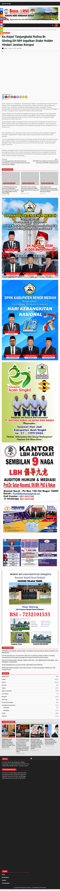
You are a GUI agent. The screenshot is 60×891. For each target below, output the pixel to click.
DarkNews (35, 887)
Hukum (4, 688)
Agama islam (5, 676)
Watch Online (56, 25)
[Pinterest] (14, 97)
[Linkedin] (12, 97)
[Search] (52, 25)
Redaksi (4, 880)
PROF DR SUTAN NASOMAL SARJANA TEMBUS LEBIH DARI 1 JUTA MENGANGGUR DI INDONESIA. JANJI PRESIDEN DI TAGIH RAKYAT (37, 731)
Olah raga (4, 699)
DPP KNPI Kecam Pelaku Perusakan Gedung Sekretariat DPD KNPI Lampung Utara (45, 161)
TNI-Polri (4, 716)
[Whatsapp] (23, 97)
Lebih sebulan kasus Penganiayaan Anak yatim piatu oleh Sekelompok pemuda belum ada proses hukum (49, 178)
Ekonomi (4, 685)
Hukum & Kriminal (6, 32)
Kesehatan (6, 707)
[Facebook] (3, 97)
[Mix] (20, 97)
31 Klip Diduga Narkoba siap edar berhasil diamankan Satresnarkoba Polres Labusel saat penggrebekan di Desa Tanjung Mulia (11, 178)
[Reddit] (9, 97)
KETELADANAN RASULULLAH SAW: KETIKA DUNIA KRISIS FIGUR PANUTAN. (22, 665)
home (3, 874)
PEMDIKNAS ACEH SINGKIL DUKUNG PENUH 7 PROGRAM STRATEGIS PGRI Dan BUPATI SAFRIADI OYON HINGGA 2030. (8, 731)
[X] (6, 97)
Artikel (4, 679)
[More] (26, 97)
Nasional (4, 696)
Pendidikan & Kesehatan (8, 705)
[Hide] (0, 36)
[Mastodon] (17, 97)
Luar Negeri (5, 693)
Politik (3, 713)
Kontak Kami (5, 877)
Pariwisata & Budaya (7, 702)
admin (5, 48)
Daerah (4, 183)
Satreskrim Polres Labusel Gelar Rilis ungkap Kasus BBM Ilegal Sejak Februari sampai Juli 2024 (30, 178)
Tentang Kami (5, 883)
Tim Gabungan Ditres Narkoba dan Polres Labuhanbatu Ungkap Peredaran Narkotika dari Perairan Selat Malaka (16, 161)
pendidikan (6, 710)
